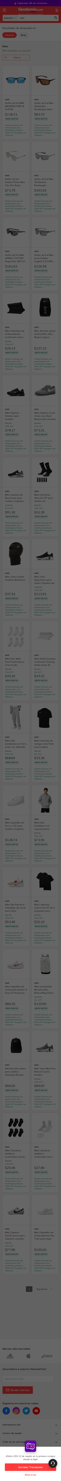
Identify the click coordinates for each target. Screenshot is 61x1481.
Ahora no (30, 1474)
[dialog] (30, 1460)
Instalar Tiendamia (30, 1467)
